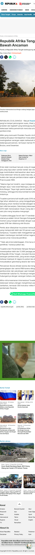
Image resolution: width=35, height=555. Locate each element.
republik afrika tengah (7, 306)
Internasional (9, 36)
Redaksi (16, 531)
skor (27, 10)
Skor (29, 509)
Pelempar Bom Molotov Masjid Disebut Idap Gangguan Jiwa (6, 158)
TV (1, 522)
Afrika (16, 36)
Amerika (20, 14)
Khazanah (3, 511)
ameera (4, 10)
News (2, 514)
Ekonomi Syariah (16, 10)
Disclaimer (3, 534)
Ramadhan (17, 522)
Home (2, 36)
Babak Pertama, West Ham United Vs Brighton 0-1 (25, 157)
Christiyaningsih (16, 53)
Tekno (16, 517)
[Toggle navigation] (2, 3)
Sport (30, 514)
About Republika (5, 531)
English (30, 520)
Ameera (2, 509)
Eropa (14, 14)
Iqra (15, 511)
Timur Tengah (5, 14)
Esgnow (2, 520)
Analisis (16, 514)
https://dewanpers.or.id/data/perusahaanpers (15, 544)
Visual (16, 520)
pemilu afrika (20, 306)
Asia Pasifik (28, 14)
